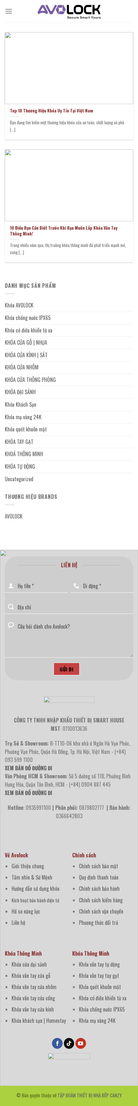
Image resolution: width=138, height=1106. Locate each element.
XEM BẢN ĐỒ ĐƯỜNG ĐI (28, 793)
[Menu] (9, 11)
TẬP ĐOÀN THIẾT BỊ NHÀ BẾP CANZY (89, 1095)
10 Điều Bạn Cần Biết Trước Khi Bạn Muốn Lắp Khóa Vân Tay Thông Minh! (63, 230)
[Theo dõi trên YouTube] (80, 1043)
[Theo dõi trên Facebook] (57, 1043)
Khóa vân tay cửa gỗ (31, 975)
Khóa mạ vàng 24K (23, 417)
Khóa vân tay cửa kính (33, 1009)
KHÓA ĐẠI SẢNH (20, 392)
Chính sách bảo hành (99, 888)
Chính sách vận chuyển (101, 911)
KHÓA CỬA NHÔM (22, 367)
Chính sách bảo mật (98, 866)
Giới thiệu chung (28, 866)
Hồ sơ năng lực (26, 911)
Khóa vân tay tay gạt (99, 975)
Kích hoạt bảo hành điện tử (35, 900)
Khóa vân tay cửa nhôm (34, 987)
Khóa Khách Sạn (20, 404)
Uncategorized (19, 479)
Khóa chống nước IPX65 (28, 318)
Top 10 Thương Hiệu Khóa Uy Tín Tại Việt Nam (51, 111)
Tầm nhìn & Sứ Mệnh (32, 877)
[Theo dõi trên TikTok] (69, 1043)
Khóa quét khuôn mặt (26, 429)
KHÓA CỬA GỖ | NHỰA (26, 342)
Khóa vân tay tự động (99, 964)
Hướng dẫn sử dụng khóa (35, 888)
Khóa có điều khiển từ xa (28, 330)
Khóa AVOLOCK (19, 305)
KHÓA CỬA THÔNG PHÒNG (30, 380)
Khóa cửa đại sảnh (29, 964)
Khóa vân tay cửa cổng (33, 998)
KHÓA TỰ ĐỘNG (20, 466)
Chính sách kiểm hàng (101, 900)
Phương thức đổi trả (98, 922)
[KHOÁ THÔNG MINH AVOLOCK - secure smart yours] (69, 11)
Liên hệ (18, 922)
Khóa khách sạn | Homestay (39, 1020)
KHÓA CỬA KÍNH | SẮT (26, 355)
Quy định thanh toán (98, 877)
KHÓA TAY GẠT (19, 442)
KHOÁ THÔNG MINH (24, 454)
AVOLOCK (13, 516)
